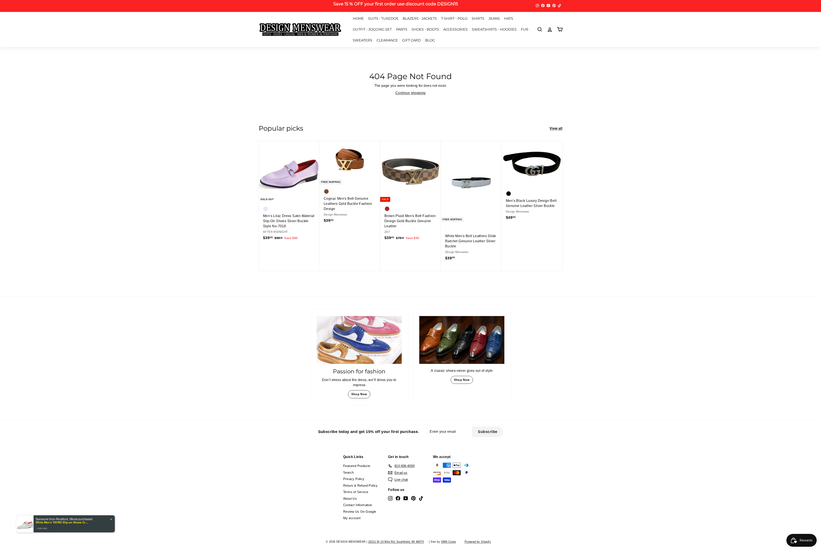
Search (348, 472)
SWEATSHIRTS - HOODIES (494, 29)
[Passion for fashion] (359, 340)
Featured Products (357, 466)
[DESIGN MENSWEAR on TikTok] (421, 498)
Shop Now (359, 394)
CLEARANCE (387, 40)
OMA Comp (448, 541)
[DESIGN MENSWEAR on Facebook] (398, 498)
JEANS (494, 18)
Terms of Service (355, 492)
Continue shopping (410, 93)
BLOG (430, 40)
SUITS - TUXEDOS (383, 18)
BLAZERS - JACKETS (420, 18)
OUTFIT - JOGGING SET (372, 29)
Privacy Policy (354, 479)
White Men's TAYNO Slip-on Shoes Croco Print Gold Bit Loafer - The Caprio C (62, 522)
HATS (508, 18)
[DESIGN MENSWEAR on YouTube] (405, 498)
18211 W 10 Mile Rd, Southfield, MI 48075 (396, 541)
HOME (358, 18)
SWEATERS (362, 40)
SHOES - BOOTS (425, 29)
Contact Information (357, 505)
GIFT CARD (411, 40)
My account (351, 518)
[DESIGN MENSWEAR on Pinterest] (413, 498)
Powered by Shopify (478, 541)
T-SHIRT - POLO (454, 18)
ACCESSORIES (455, 29)
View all (555, 128)
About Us (350, 498)
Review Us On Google (359, 511)
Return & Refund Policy (360, 485)
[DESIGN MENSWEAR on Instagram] (390, 498)
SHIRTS (478, 18)
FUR (524, 29)
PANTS (401, 29)
